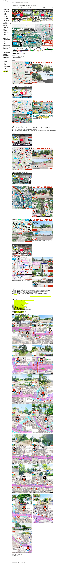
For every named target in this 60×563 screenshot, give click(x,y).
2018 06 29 (17, 312)
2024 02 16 (23, 300)
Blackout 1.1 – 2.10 (5, 31)
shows (4, 3)
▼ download (23, 53)
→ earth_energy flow (5, 15)
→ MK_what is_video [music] (6, 66)
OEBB (12, 130)
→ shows (5, 50)
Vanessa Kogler (31, 308)
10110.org (24, 562)
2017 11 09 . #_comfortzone (6, 52)
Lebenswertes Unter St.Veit (19, 291)
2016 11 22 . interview (5, 53)
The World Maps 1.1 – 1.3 (6, 38)
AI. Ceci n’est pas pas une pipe (7, 23)
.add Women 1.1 (5, 68)
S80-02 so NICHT (5, 71)
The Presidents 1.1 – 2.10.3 (6, 39)
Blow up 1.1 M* (5, 25)
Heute (27, 289)
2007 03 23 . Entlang (5, 56)
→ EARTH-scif (5, 14)
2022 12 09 (18, 304)
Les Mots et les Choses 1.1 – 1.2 (7, 45)
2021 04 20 (18, 311)
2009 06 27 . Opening (5, 54)
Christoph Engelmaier (28, 307)
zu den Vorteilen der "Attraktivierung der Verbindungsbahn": (18, 130)
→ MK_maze (4, 64)
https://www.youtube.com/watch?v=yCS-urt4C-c (16, 256)
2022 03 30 (18, 305)
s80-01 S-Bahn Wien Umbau (6, 70)
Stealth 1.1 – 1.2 (5, 41)
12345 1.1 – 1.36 (5, 43)
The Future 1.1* (5, 34)
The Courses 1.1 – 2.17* (6, 32)
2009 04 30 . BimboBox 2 (6, 55)
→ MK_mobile (5, 62)
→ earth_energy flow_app (6, 16)
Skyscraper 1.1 (5, 30)
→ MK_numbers (5, 63)
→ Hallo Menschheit (5, 12)
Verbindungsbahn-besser (19, 290)
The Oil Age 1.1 (5, 29)
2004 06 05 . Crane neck (6, 57)
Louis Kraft (27, 305)
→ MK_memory (5, 61)
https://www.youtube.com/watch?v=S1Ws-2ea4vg (36, 21)
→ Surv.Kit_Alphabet (5, 21)
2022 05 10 (19, 306)
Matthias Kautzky (30, 304)
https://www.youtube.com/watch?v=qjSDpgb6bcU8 (16, 146)
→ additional (5, 59)
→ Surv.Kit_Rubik (5, 22)
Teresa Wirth (29, 301)
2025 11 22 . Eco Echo (6, 9)
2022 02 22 (18, 309)
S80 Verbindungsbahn (16, 2)
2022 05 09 (18, 307)
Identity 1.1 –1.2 (5, 46)
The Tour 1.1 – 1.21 (5, 36)
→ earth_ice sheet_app (6, 20)
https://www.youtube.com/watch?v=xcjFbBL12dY (16, 21)
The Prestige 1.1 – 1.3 (5, 37)
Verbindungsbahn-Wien (19, 292)
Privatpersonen (17, 289)
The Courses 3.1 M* (5, 27)
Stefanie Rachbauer (29, 309)
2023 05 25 (20, 303)
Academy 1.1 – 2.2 (5, 48)
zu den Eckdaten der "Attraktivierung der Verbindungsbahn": (18, 131)
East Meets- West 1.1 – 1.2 (6, 47)
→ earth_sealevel (5, 18)
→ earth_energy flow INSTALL (6, 11)
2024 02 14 (18, 301)
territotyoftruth (6, 1)
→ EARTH (4, 13)
